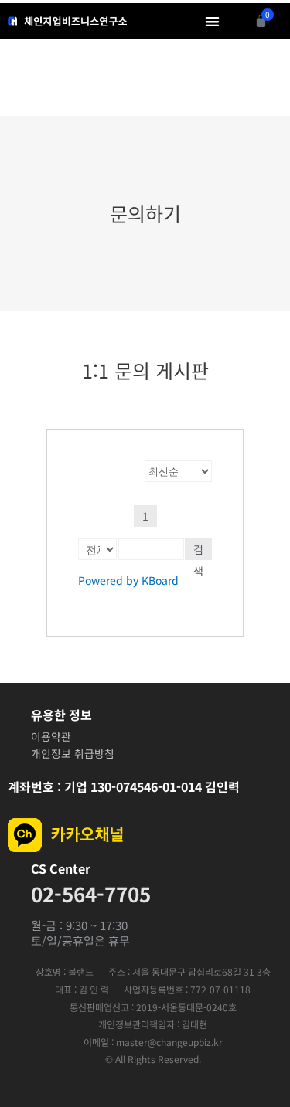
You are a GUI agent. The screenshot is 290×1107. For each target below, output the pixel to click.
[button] (213, 21)
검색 (198, 551)
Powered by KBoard (128, 580)
